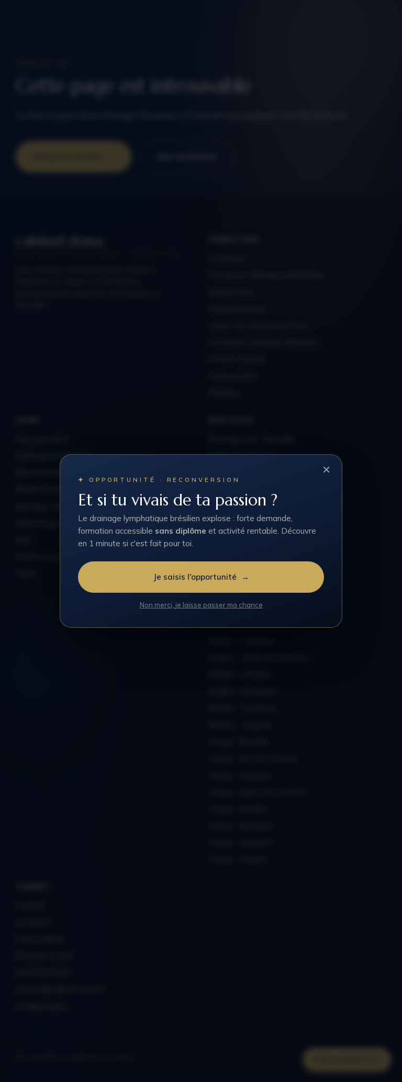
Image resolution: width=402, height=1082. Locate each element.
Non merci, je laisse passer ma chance (201, 605)
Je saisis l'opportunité (201, 577)
